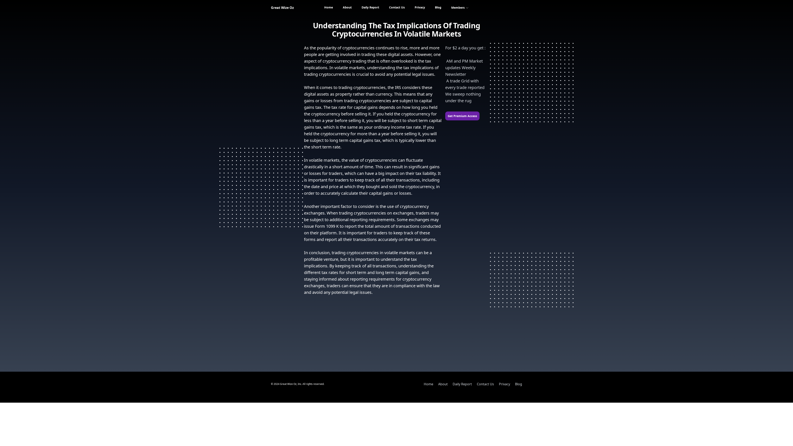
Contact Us (397, 7)
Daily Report (370, 7)
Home (328, 7)
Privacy (420, 7)
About (347, 7)
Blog (438, 7)
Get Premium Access (462, 116)
